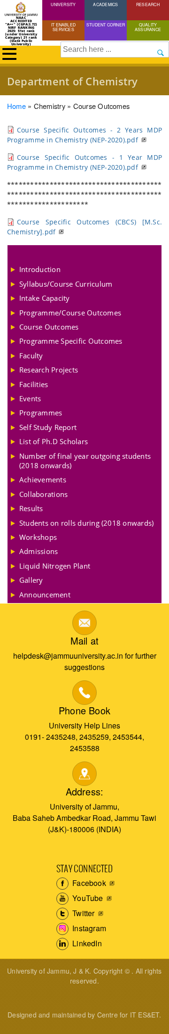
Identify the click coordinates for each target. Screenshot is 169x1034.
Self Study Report (48, 427)
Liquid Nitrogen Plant (54, 566)
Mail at (84, 640)
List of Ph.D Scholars (53, 441)
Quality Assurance (148, 27)
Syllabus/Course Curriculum (65, 284)
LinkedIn (86, 943)
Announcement (44, 594)
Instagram (88, 928)
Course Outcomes (49, 326)
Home (16, 106)
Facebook (88, 882)
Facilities (33, 384)
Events (30, 398)
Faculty (31, 355)
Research (148, 4)
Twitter (82, 913)
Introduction (40, 269)
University (63, 4)
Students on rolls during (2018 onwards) (86, 523)
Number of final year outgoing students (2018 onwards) (85, 460)
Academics (105, 4)
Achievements (42, 479)
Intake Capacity (44, 298)
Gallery (31, 580)
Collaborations (43, 494)
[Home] (21, 9)
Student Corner (105, 24)
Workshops (38, 537)
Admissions (38, 551)
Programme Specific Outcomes (70, 341)
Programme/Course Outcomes (70, 312)
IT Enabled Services (63, 27)
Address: (85, 791)
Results (31, 508)
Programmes (40, 412)
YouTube (86, 898)
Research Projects (48, 369)
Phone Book (84, 710)
